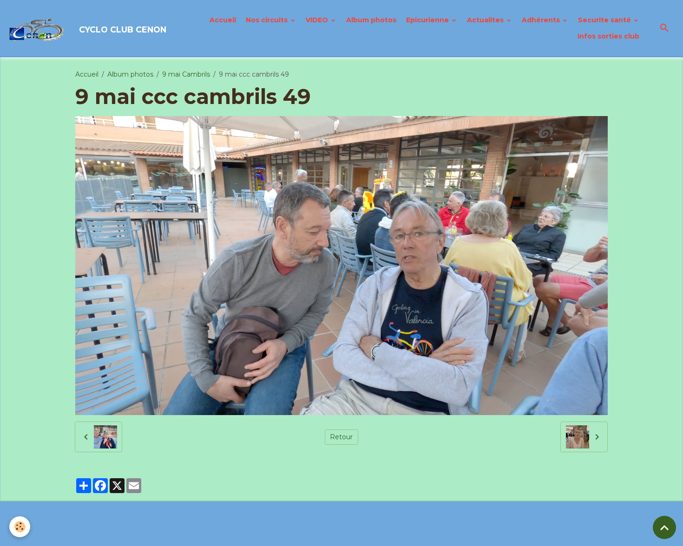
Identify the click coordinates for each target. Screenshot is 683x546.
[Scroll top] (664, 527)
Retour (341, 437)
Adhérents (542, 20)
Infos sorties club (608, 36)
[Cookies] (19, 526)
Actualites (486, 20)
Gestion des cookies (389, 534)
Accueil (223, 20)
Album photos (371, 20)
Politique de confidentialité (304, 534)
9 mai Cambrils (186, 74)
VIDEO (318, 20)
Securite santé (605, 20)
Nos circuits (267, 20)
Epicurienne (428, 20)
